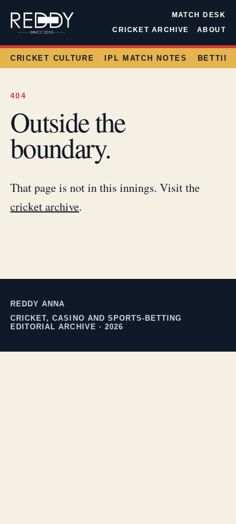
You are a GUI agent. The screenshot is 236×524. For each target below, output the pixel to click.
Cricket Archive (150, 29)
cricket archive (44, 206)
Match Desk (199, 14)
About (211, 29)
